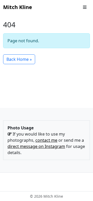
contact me (46, 140)
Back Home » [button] (19, 59)
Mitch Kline (17, 7)
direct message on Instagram (36, 146)
